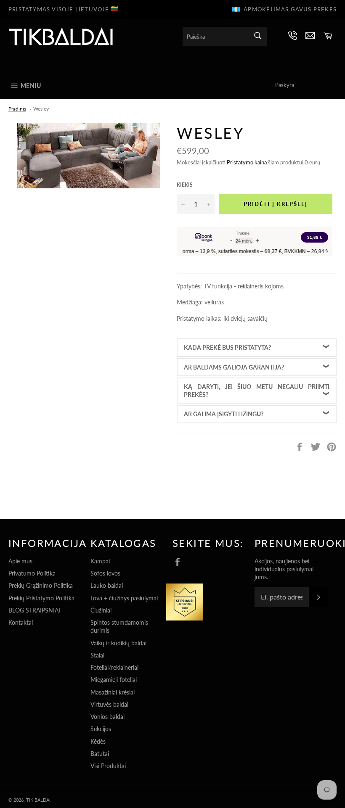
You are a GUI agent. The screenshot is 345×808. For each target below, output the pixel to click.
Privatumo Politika (32, 573)
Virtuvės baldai (109, 704)
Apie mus (20, 561)
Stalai (97, 655)
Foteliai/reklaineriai (114, 667)
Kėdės (98, 741)
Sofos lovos (105, 573)
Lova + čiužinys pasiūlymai (124, 598)
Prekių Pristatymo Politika (41, 598)
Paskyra (284, 85)
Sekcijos (100, 728)
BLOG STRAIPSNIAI (34, 610)
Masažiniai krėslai (112, 692)
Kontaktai (20, 622)
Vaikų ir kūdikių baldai (118, 643)
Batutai (99, 753)
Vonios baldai (107, 716)
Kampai (100, 561)
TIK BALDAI (38, 800)
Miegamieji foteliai (113, 679)
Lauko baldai (106, 585)
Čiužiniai (100, 610)
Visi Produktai (108, 765)
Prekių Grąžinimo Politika (40, 585)
